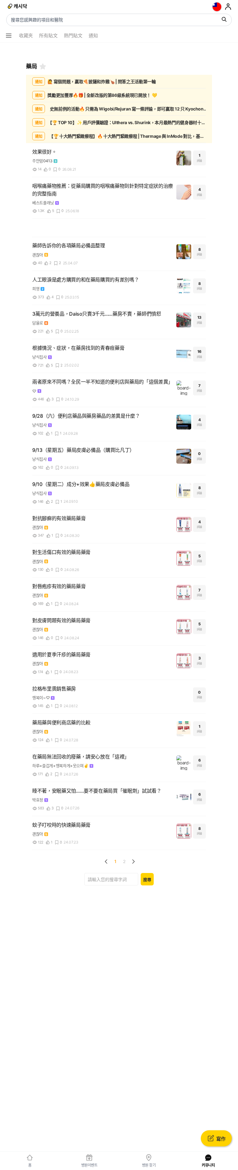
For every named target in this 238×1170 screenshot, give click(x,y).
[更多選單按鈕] (8, 35)
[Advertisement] (119, 50)
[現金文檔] (17, 7)
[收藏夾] (42, 66)
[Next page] (133, 861)
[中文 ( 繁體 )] (217, 7)
